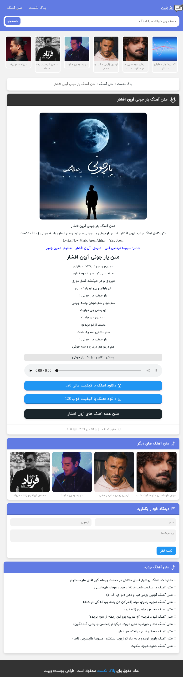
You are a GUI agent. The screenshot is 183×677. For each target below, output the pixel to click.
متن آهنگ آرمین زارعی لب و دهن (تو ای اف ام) (139, 595)
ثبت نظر (166, 550)
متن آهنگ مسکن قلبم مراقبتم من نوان (145, 631)
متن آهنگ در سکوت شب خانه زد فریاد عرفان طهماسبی (133, 587)
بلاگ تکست (37, 8)
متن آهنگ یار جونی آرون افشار (142, 99)
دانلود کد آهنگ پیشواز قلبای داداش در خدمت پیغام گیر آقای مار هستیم (121, 580)
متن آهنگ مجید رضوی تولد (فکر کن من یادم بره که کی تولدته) (128, 602)
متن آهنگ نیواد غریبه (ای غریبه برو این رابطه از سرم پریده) (131, 617)
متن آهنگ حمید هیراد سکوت (152, 646)
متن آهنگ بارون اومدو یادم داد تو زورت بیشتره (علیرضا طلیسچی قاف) (122, 638)
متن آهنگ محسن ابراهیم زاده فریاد (148, 609)
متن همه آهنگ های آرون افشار (93, 413)
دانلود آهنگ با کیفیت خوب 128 (91, 398)
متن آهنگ (14, 8)
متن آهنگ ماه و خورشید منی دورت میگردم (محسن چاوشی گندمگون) (123, 624)
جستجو (12, 21)
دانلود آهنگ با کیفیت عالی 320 (91, 385)
